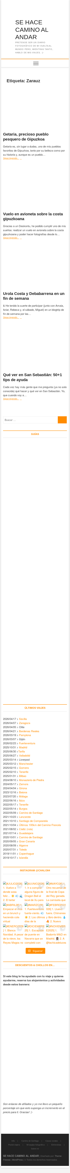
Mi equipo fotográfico (36, 1144)
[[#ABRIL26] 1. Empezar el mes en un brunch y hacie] (13, 913)
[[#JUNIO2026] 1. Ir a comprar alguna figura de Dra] (35, 892)
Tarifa (21, 751)
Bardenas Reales (29, 731)
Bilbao (22, 776)
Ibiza (22, 800)
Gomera (24, 768)
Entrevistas (56, 1144)
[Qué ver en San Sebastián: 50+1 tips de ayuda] (35, 348)
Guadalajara (26, 833)
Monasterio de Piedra (31, 780)
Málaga (23, 796)
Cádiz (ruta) (26, 829)
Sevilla (23, 719)
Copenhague (26, 853)
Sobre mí (35, 1148)
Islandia (23, 857)
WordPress (17, 1159)
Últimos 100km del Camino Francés (40, 825)
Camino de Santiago (31, 812)
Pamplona (25, 735)
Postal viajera (14, 1144)
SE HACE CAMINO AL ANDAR (31, 29)
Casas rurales (51, 1140)
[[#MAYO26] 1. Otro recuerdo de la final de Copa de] (56, 892)
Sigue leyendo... (15, 158)
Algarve (23, 845)
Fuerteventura (27, 743)
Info (13, 1140)
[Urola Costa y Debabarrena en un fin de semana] (35, 267)
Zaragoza (25, 723)
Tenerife (23, 772)
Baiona (23, 792)
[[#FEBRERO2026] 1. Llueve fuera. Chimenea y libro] (56, 913)
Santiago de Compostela (33, 821)
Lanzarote (25, 817)
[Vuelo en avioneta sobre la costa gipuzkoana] (35, 188)
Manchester (26, 763)
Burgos (23, 808)
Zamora (23, 784)
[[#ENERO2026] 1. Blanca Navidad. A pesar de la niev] (13, 934)
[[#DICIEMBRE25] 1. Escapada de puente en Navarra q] (35, 934)
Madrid (23, 747)
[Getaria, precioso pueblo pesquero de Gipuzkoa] (35, 108)
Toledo (23, 849)
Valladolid (24, 755)
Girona (23, 788)
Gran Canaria (27, 841)
